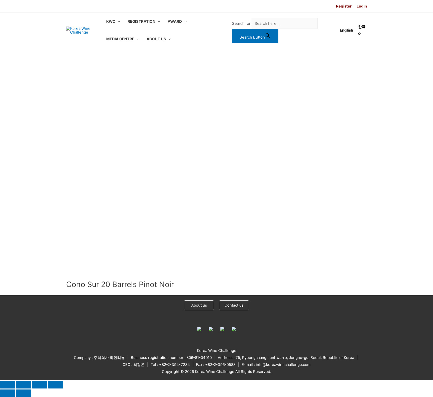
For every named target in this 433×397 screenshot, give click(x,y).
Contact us (234, 305)
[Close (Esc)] (7, 384)
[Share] (23, 384)
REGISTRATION (141, 21)
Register (344, 6)
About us (199, 305)
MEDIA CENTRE (120, 39)
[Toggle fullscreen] (39, 384)
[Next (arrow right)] (23, 393)
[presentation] (117, 21)
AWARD (175, 21)
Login (362, 6)
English (346, 30)
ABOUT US (156, 39)
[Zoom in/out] (55, 384)
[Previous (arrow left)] (7, 393)
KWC (110, 21)
